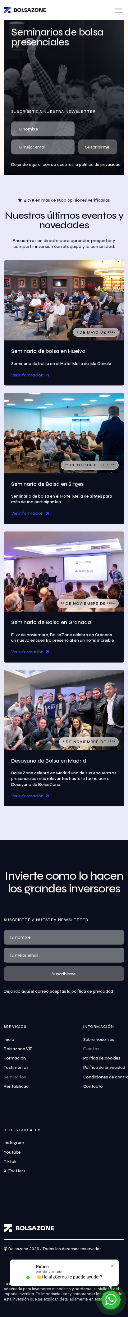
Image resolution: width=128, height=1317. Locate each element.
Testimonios (16, 1067)
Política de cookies (102, 1058)
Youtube (12, 1152)
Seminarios (15, 1077)
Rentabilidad (16, 1086)
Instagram (14, 1142)
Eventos (91, 1048)
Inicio (9, 1039)
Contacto (93, 1086)
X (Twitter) (14, 1171)
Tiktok (10, 1161)
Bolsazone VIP (18, 1048)
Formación (15, 1058)
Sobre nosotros (99, 1039)
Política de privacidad (104, 1067)
